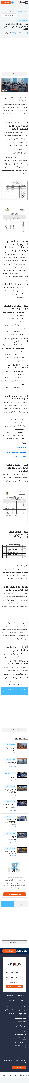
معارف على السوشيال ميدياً (20, 1046)
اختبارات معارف (11, 1007)
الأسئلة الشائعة (22, 1021)
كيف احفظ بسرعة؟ (22, 447)
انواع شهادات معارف (20, 1034)
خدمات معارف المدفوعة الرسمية (21, 1014)
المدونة (20, 11)
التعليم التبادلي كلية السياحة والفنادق (17, 452)
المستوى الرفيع (9, 419)
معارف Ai (12, 1013)
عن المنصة (23, 1001)
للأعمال (19, 986)
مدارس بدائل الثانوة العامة (20, 456)
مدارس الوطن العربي (10, 11)
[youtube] (7, 973)
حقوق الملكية (22, 1010)
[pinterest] (12, 978)
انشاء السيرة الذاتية (10, 1010)
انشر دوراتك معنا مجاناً (20, 1042)
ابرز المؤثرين (23, 1050)
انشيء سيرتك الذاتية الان (14, 894)
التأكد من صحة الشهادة (22, 1038)
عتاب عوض (8, 33)
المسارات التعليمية (10, 1004)
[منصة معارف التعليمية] (21, 2)
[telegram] (7, 978)
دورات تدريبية (11, 1001)
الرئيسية (26, 11)
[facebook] (22, 973)
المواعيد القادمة (21, 1031)
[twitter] (17, 973)
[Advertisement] (14, 57)
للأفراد (9, 986)
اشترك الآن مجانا (9, 951)
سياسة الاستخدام (21, 1007)
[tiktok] (22, 978)
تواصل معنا (23, 1004)
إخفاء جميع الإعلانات (14, 74)
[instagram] (17, 978)
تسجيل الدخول (5, 2)
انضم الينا (19, 1067)
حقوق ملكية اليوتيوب (20, 1018)
